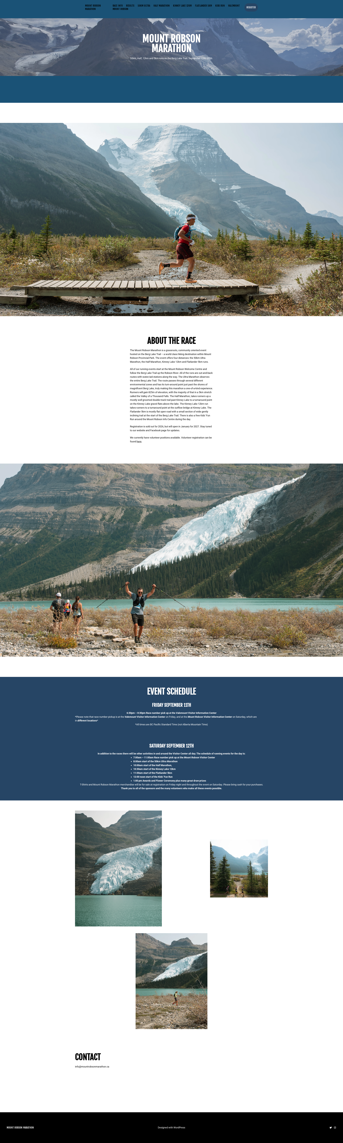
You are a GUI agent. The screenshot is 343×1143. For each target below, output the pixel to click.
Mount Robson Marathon (20, 1127)
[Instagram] (335, 1127)
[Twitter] (330, 1127)
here (139, 441)
